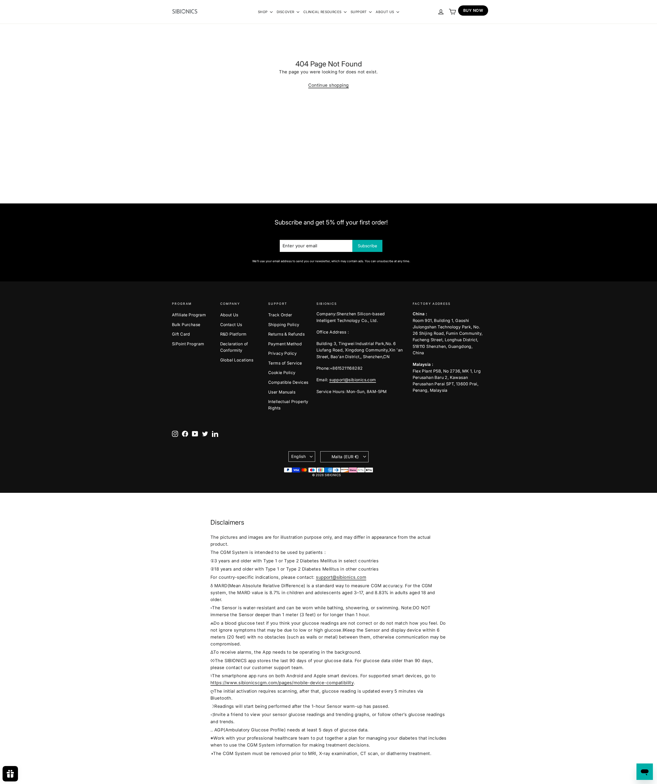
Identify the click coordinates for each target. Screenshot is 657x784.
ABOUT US (385, 12)
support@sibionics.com (352, 379)
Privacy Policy (282, 353)
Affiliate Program (189, 314)
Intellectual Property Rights (288, 404)
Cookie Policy (282, 372)
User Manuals (281, 392)
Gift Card (181, 334)
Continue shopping (328, 85)
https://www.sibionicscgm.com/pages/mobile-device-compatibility (282, 682)
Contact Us (231, 324)
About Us (229, 314)
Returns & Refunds (286, 334)
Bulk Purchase (186, 324)
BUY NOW (473, 10)
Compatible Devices (288, 382)
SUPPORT (359, 12)
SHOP (263, 12)
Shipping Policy (283, 324)
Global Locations (237, 360)
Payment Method (285, 343)
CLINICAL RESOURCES (323, 12)
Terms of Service (285, 363)
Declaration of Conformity (234, 347)
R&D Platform (233, 334)
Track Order (280, 314)
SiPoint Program (188, 343)
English (298, 456)
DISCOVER (286, 12)
